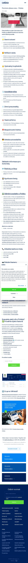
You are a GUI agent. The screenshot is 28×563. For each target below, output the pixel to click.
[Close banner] (26, 264)
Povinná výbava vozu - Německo (10, 310)
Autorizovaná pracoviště (7, 508)
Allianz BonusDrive (19, 545)
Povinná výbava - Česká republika (10, 314)
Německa (5, 342)
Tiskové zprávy (5, 510)
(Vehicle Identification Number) (9, 394)
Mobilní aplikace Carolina (20, 550)
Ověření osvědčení (6, 513)
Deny (14, 297)
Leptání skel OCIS (6, 542)
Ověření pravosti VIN (8, 336)
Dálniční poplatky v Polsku (15, 194)
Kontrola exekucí (6, 550)
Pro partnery (5, 553)
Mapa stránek (5, 524)
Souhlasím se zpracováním (12, 497)
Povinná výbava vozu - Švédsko (10, 312)
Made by (13, 560)
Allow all (14, 289)
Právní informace (18, 516)
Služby (3, 529)
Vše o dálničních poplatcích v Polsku (11, 221)
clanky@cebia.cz (8, 440)
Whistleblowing (18, 519)
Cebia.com (19, 328)
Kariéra (16, 510)
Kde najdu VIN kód (21, 398)
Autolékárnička (10, 92)
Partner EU (4, 516)
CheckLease (5, 521)
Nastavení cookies (19, 524)
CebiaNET (17, 521)
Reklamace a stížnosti (7, 519)
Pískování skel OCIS (19, 539)
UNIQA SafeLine (5, 545)
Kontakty (17, 508)
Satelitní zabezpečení (19, 542)
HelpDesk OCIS (18, 513)
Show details (21, 285)
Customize (13, 293)
